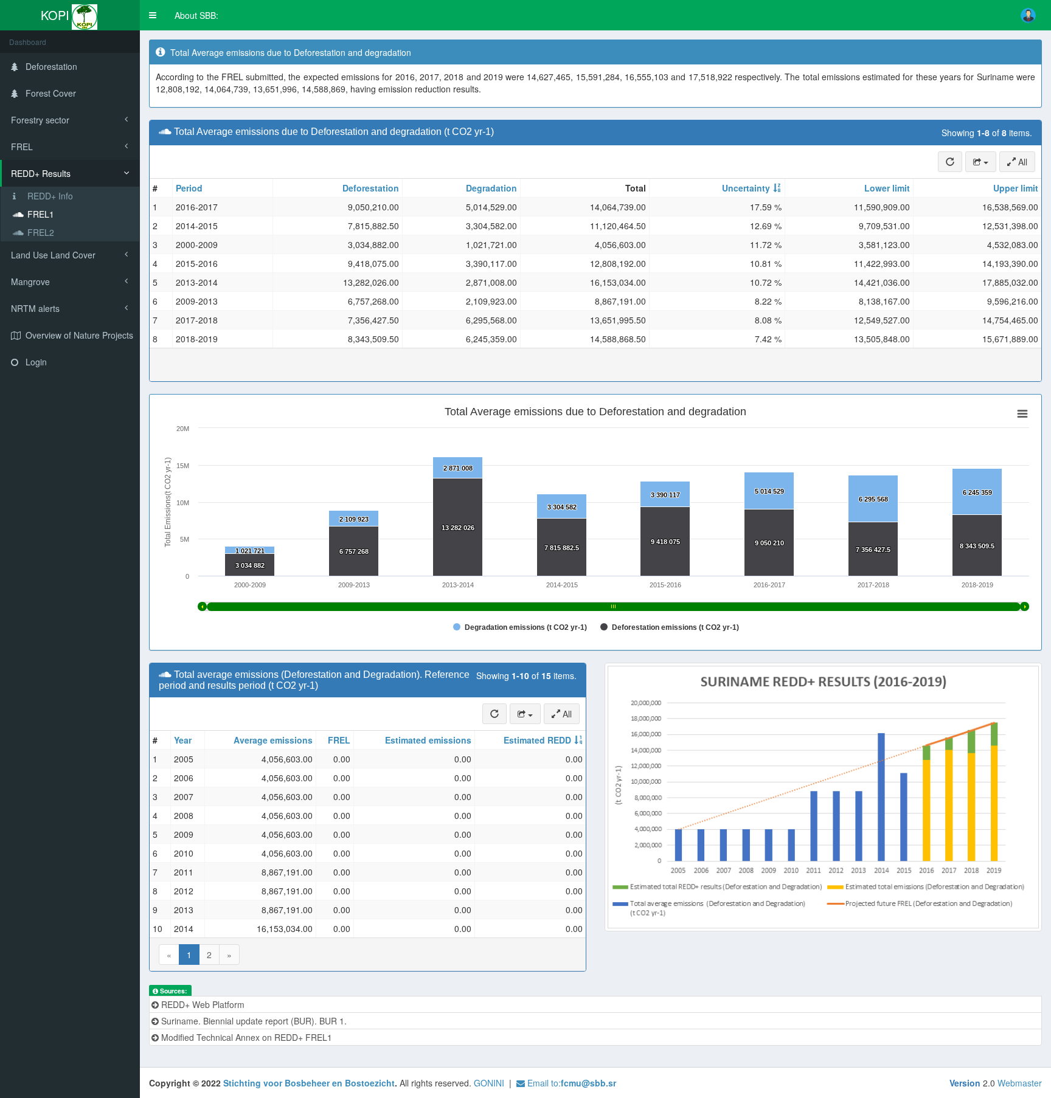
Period (189, 188)
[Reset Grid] (950, 161)
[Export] (980, 161)
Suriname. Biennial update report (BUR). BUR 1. (253, 1021)
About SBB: (196, 15)
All (1021, 162)
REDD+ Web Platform (202, 1004)
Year (183, 740)
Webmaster (1019, 1083)
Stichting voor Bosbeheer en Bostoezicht (309, 1083)
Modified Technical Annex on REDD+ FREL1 (245, 1037)
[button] (152, 15)
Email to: (570, 1083)
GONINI (489, 1083)
